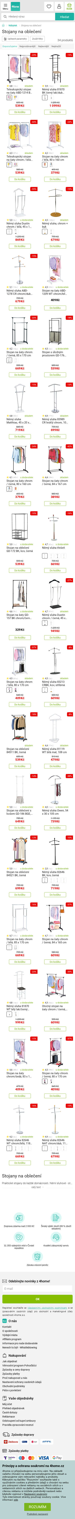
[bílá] (15, 97)
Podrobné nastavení (37, 1514)
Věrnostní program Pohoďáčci (19, 1365)
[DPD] (34, 1441)
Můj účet (7, 1404)
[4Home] (4, 25)
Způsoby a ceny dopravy (16, 1369)
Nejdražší (56, 46)
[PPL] (46, 1441)
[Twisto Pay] (9, 1458)
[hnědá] (44, 555)
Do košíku (19, 112)
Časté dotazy (9, 1412)
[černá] (9, 97)
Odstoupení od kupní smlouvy (19, 1420)
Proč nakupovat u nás (14, 1378)
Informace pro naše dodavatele (20, 1343)
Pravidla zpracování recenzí (17, 1425)
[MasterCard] (31, 1458)
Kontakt (6, 1327)
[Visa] (43, 1458)
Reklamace (8, 1416)
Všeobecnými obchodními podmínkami (47, 1308)
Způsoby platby (11, 1374)
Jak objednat (9, 1361)
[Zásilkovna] (11, 1441)
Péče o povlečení (11, 1390)
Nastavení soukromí (35, 1494)
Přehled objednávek (13, 1408)
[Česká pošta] (25, 1441)
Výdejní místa (9, 1335)
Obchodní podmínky (13, 1386)
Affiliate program (11, 1339)
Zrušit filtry (37, 39)
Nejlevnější (43, 46)
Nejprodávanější (27, 46)
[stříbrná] (51, 231)
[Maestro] (21, 1458)
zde (16, 1499)
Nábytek (13, 25)
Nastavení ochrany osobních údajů (22, 1382)
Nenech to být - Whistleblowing (19, 1347)
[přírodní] (44, 231)
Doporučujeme (10, 46)
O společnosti (10, 1331)
